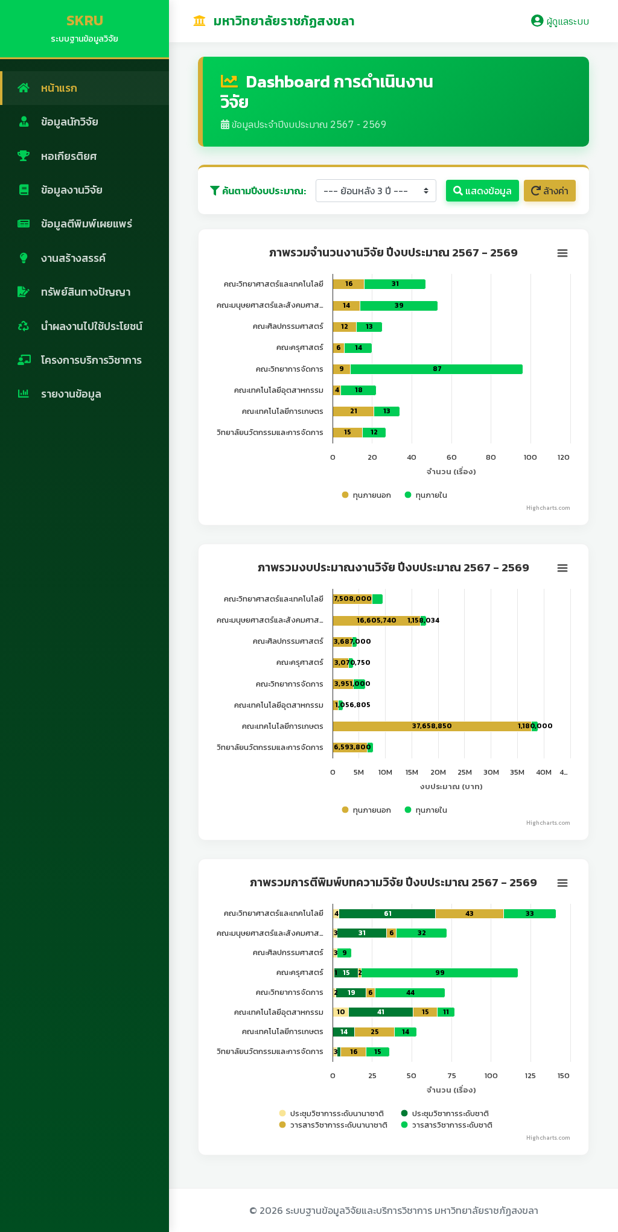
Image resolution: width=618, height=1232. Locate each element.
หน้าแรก (58, 88)
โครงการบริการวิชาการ (90, 360)
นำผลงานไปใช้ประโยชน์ (90, 326)
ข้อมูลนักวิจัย (68, 122)
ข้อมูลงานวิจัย (71, 190)
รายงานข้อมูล (70, 394)
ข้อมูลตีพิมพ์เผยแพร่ (85, 224)
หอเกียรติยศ (68, 156)
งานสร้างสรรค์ (72, 258)
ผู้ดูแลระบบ (566, 21)
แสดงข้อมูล (487, 190)
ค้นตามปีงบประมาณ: (264, 190)
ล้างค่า (555, 190)
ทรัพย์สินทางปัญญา (84, 292)
